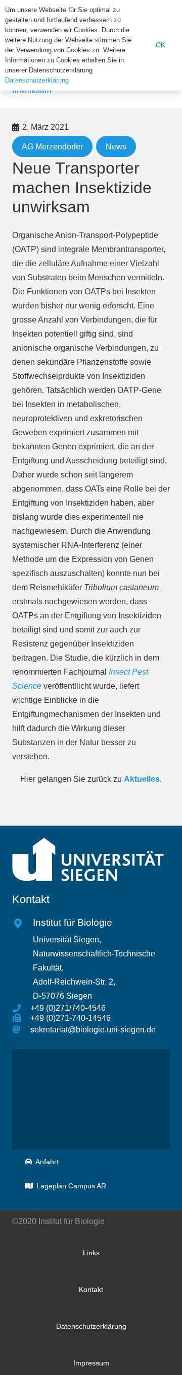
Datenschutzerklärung (37, 80)
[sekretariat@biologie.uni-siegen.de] (21, 1030)
